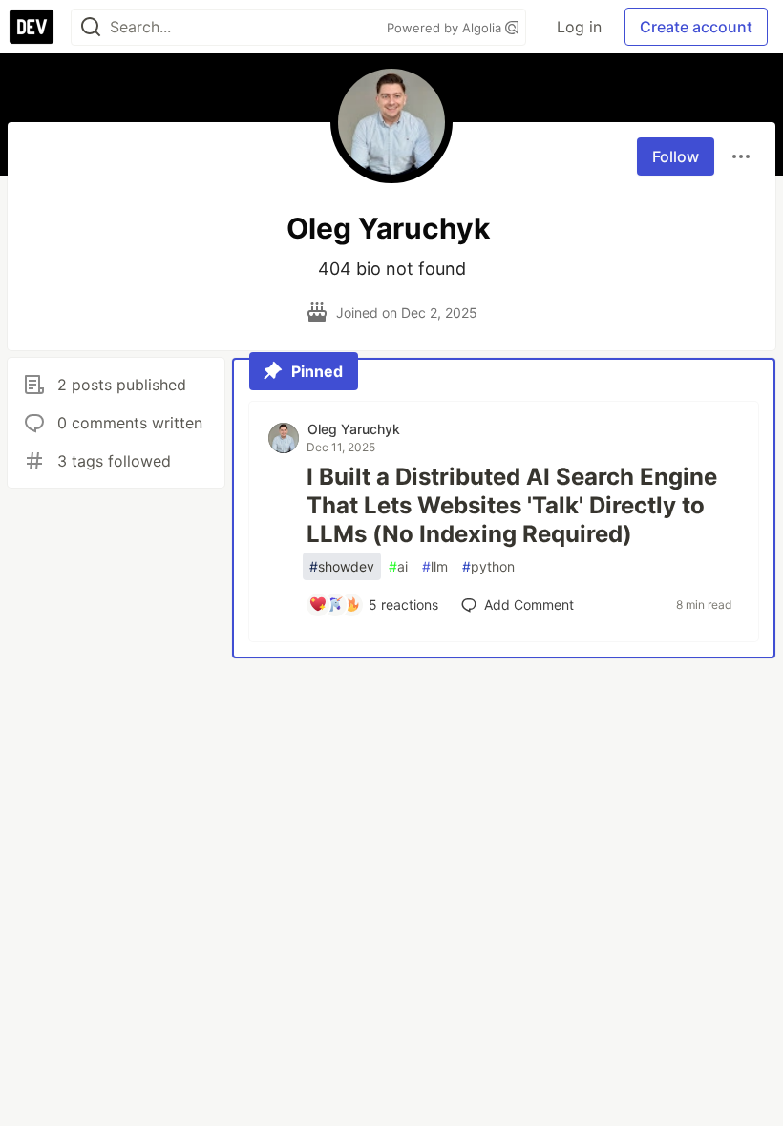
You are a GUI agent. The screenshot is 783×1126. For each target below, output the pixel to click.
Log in (579, 26)
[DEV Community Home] (31, 27)
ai (398, 566)
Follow (675, 156)
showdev (341, 566)
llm (435, 566)
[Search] (91, 27)
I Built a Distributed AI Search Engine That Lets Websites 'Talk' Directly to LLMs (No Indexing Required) (512, 505)
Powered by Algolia (446, 27)
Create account (696, 26)
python (488, 566)
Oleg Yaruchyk (353, 429)
